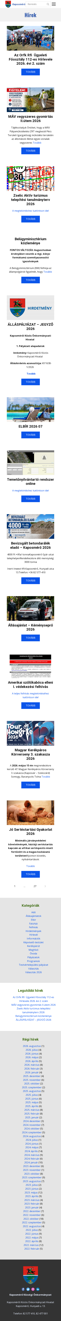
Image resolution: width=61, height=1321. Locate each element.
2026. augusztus (32, 1046)
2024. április (31, 1151)
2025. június (31, 1098)
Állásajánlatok (33, 916)
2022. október (31, 1218)
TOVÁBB (30, 71)
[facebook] (23, 1289)
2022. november (32, 1215)
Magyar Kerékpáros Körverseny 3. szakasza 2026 (30, 754)
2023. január (32, 1207)
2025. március (31, 1109)
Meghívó (33, 949)
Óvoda (33, 953)
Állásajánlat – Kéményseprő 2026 (30, 627)
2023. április (31, 1196)
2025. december (31, 1076)
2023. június (31, 1188)
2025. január (32, 1117)
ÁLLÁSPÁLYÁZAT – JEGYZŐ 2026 (30, 326)
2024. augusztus (32, 1136)
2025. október (32, 1083)
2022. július (32, 1230)
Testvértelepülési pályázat (33, 964)
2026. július (32, 1049)
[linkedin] (38, 1289)
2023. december (31, 1166)
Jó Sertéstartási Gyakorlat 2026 (30, 832)
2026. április (31, 1061)
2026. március (31, 1064)
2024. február (31, 1158)
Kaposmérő (18, 4)
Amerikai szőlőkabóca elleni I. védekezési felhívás (30, 684)
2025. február (31, 1113)
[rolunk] (30, 1275)
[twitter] (28, 1289)
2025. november (32, 1080)
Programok (33, 961)
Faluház (33, 923)
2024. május (31, 1147)
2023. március (31, 1200)
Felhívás (33, 927)
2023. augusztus (32, 1181)
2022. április (31, 1241)
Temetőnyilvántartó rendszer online (30, 481)
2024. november (32, 1125)
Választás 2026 (33, 972)
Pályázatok (33, 957)
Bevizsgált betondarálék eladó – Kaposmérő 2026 (30, 545)
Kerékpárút (33, 946)
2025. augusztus (32, 1091)
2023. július (32, 1185)
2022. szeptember (32, 1222)
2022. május (31, 1237)
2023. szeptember (32, 1177)
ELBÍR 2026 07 (30, 426)
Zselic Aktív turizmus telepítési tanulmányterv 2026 (30, 199)
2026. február (31, 1068)
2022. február (31, 1248)
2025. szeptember (32, 1087)
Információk (33, 938)
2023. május (31, 1192)
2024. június (31, 1143)
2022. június (31, 1233)
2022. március (31, 1245)
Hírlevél (33, 934)
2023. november (32, 1170)
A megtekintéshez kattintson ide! (30, 210)
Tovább (37, 142)
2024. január (31, 1162)
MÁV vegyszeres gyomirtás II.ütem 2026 (30, 119)
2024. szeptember (32, 1132)
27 (35, 886)
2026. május (31, 1057)
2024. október (32, 1128)
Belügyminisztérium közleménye (30, 241)
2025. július (32, 1094)
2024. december (31, 1121)
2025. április (31, 1106)
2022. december (31, 1211)
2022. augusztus (32, 1226)
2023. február (31, 1203)
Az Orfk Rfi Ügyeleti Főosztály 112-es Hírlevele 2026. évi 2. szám (30, 59)
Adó (33, 912)
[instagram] (33, 1289)
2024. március (31, 1155)
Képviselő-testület (33, 942)
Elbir (33, 919)
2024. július (32, 1140)
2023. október (32, 1173)
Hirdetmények (33, 931)
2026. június (31, 1053)
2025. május (31, 1102)
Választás (33, 968)
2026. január (32, 1072)
